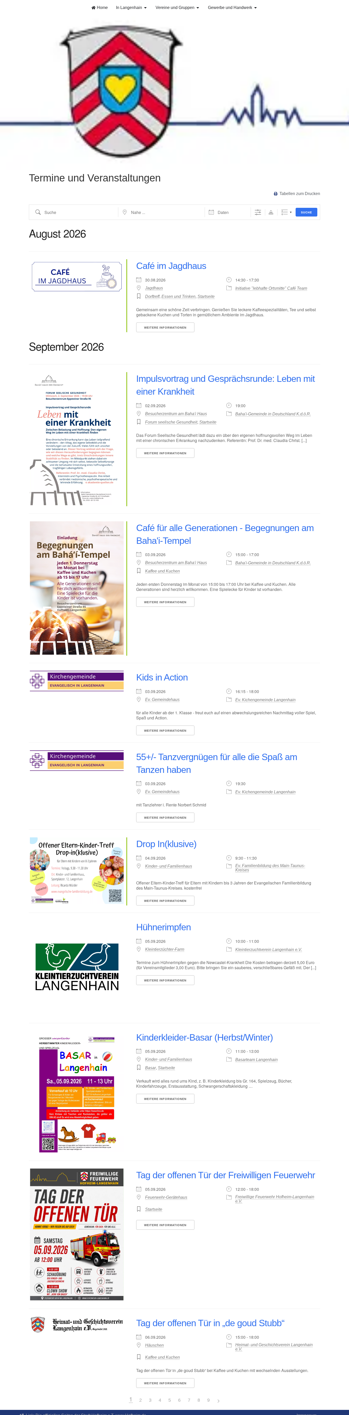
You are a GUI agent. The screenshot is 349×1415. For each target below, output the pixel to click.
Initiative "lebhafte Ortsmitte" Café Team (271, 288)
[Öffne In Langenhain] (145, 8)
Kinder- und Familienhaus (168, 866)
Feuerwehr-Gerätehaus (166, 1197)
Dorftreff (152, 296)
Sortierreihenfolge (271, 212)
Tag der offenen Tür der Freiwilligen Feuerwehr (225, 1175)
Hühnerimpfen (163, 927)
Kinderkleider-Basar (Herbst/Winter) (204, 1037)
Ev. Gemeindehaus (162, 699)
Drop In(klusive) (166, 844)
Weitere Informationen (165, 327)
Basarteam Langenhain (256, 1059)
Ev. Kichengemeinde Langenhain (265, 700)
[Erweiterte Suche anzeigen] (258, 212)
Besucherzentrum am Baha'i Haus (176, 414)
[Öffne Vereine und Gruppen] (198, 8)
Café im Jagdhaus (171, 266)
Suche (306, 212)
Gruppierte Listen (284, 212)
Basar (150, 1068)
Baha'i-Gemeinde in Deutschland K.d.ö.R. (273, 414)
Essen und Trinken (178, 296)
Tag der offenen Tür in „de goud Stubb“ (210, 1323)
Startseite (206, 296)
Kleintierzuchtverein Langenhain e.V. (268, 949)
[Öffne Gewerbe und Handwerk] (255, 8)
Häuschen (154, 1345)
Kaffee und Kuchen (162, 571)
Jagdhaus (154, 288)
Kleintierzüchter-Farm (164, 949)
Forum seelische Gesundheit (171, 422)
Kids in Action (162, 677)
